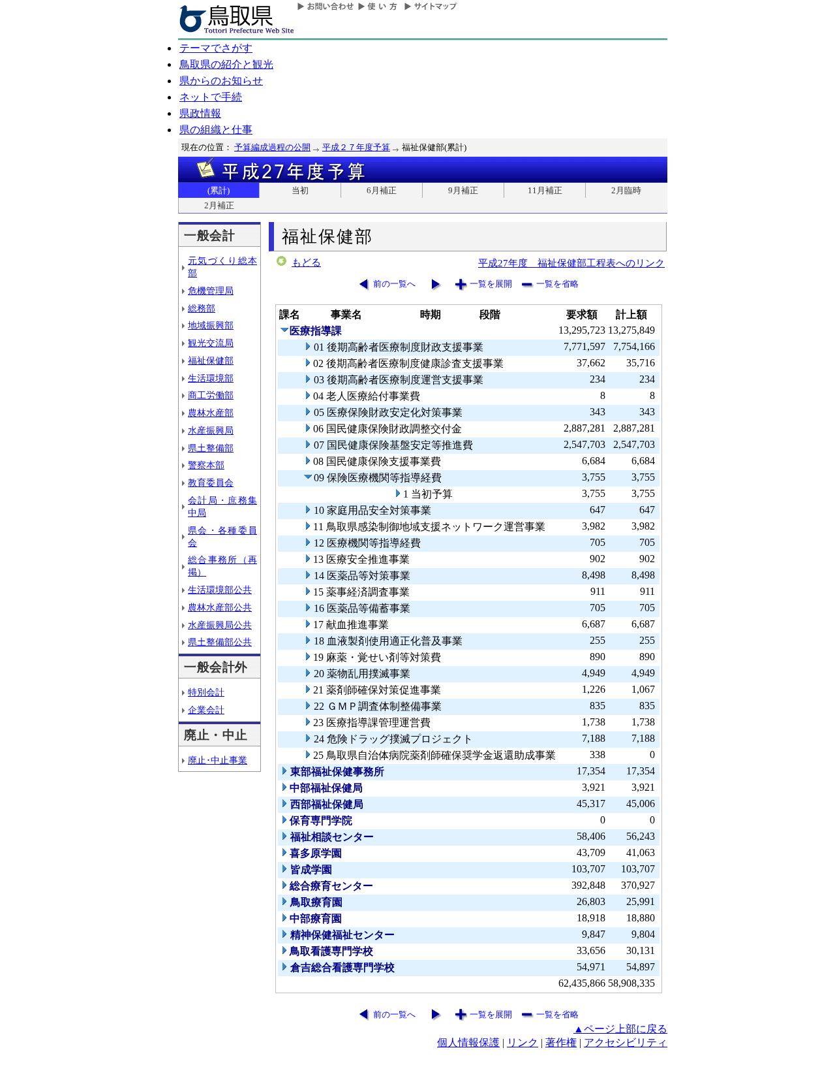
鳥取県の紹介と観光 (226, 64)
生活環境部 (211, 378)
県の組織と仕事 (215, 129)
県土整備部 (211, 448)
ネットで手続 (210, 97)
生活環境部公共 (220, 589)
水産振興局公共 (220, 625)
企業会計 (206, 710)
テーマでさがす (215, 48)
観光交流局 (211, 343)
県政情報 (200, 113)
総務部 (201, 308)
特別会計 (206, 692)
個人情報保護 (468, 1042)
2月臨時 (626, 190)
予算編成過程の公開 (272, 147)
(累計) (218, 190)
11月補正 (545, 190)
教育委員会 (211, 482)
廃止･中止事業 (217, 760)
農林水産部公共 (220, 607)
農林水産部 (211, 412)
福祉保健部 (211, 360)
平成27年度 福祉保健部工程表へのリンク (571, 262)
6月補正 (382, 190)
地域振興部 (211, 325)
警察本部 (206, 465)
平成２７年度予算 (356, 147)
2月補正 (219, 205)
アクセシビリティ (625, 1042)
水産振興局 (211, 430)
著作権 (561, 1042)
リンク (522, 1042)
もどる (306, 262)
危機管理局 (211, 290)
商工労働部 (211, 395)
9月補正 (463, 190)
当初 (300, 190)
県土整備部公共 (220, 642)
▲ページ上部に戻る (620, 1028)
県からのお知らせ (221, 80)
